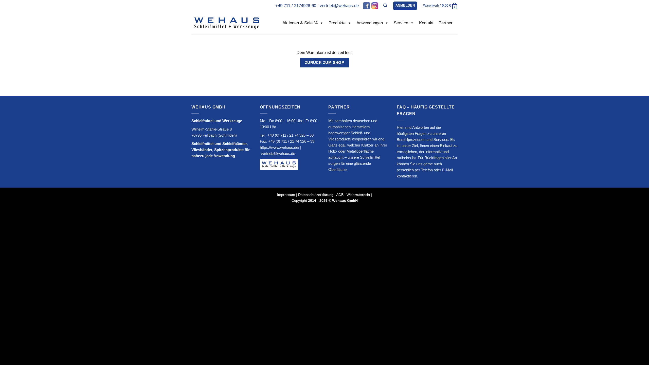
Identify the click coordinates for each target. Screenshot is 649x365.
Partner (446, 23)
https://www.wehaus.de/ (279, 147)
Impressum (286, 195)
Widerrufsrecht (358, 195)
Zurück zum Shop (324, 63)
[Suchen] (385, 5)
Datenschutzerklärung (315, 195)
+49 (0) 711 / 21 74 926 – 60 (290, 135)
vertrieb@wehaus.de (339, 5)
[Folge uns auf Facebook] (366, 5)
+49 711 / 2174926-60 (295, 5)
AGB (340, 195)
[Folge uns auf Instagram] (374, 5)
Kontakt (426, 23)
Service (401, 23)
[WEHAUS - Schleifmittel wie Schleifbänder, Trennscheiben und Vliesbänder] (226, 22)
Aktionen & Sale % (300, 23)
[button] (405, 6)
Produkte (337, 23)
